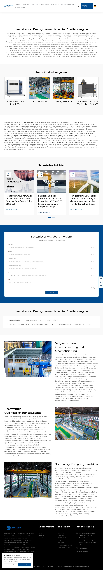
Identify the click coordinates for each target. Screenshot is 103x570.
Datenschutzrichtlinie (81, 567)
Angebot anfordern (85, 6)
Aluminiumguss (39, 101)
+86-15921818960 (83, 548)
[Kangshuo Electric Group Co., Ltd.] (8, 6)
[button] (49, 217)
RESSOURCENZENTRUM (67, 4)
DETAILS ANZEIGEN (15, 88)
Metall (41, 538)
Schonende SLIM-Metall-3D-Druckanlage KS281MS (15, 102)
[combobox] (12, 275)
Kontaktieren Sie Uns (20, 7)
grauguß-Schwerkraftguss (61, 324)
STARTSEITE (18, 4)
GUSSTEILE (44, 4)
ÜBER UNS (26, 4)
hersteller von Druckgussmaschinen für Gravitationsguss (27, 324)
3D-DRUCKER (34, 4)
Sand (40, 533)
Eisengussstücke (64, 101)
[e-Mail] (101, 286)
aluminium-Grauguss (34, 320)
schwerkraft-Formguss (82, 324)
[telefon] (101, 282)
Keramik (41, 535)
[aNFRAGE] (101, 278)
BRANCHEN (54, 4)
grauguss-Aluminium (15, 320)
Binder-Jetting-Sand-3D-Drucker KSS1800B (87, 102)
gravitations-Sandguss (53, 320)
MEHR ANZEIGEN (11, 209)
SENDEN (51, 292)
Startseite (61, 533)
